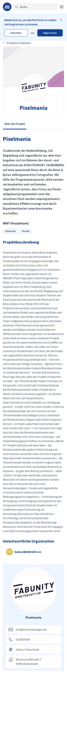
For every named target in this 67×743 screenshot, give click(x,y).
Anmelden (15, 32)
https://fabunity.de (27, 649)
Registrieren (50, 32)
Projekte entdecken (19, 43)
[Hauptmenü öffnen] (61, 7)
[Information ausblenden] (61, 19)
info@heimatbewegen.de (31, 629)
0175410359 (23, 639)
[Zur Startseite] (7, 6)
